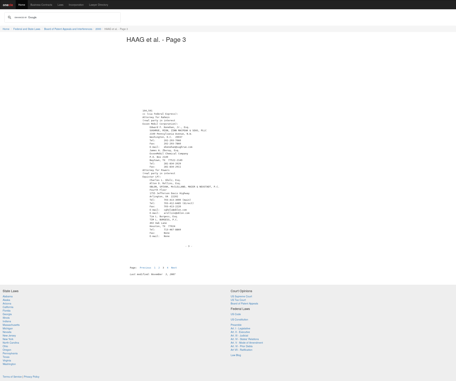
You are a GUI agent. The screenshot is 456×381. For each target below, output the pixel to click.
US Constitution (239, 319)
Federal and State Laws (26, 29)
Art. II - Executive (240, 332)
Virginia (7, 360)
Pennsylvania (10, 353)
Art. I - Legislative (240, 328)
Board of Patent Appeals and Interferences (68, 29)
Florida (7, 310)
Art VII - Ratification (241, 349)
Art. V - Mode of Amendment (247, 342)
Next (174, 267)
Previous (145, 267)
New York (8, 339)
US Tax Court (238, 300)
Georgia (7, 314)
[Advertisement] (228, 70)
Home (21, 4)
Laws (60, 4)
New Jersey (9, 335)
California (8, 307)
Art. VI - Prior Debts (242, 346)
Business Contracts (41, 4)
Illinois (6, 317)
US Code (236, 314)
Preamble (236, 325)
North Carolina (11, 342)
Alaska (6, 300)
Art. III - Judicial (239, 335)
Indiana (7, 321)
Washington (9, 364)
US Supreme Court (241, 296)
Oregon (7, 349)
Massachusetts (11, 325)
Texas (6, 357)
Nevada (7, 332)
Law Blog (236, 355)
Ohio (5, 346)
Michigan (8, 328)
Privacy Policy (31, 376)
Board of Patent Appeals (244, 303)
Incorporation (76, 4)
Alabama (8, 296)
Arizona (7, 303)
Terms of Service (12, 376)
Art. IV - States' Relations (245, 339)
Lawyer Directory (98, 4)
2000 (98, 29)
